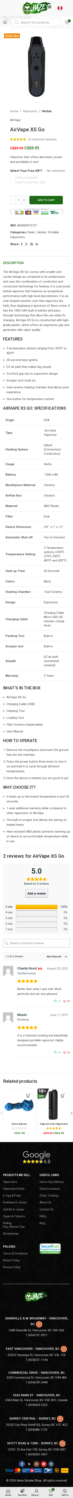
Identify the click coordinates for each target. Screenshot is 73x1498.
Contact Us (47, 1209)
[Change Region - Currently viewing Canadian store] (60, 8)
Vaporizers (30, 111)
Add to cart (46, 200)
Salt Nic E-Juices (13, 1209)
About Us (45, 1202)
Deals (31, 232)
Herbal (47, 111)
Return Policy (11, 1260)
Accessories (11, 1233)
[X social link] (26, 244)
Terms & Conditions (15, 1253)
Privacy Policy (11, 1267)
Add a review (36, 893)
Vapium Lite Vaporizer (54, 1123)
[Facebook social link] (21, 244)
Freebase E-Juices (15, 1202)
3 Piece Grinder (26, 177)
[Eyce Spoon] (19, 1105)
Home (14, 111)
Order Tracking (49, 1195)
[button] (28, 1096)
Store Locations (50, 1188)
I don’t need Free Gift (30, 182)
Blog (42, 1223)
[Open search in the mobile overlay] (36, 22)
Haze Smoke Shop (29, 1480)
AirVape (15, 120)
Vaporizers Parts (14, 1188)
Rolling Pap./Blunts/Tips (14, 1224)
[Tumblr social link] (51, 1464)
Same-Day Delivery (52, 1181)
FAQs (43, 1216)
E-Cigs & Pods (12, 1195)
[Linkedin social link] (36, 244)
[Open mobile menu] (5, 22)
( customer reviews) (42, 139)
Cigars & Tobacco (14, 1216)
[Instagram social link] (36, 1464)
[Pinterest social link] (31, 244)
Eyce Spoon (19, 1123)
